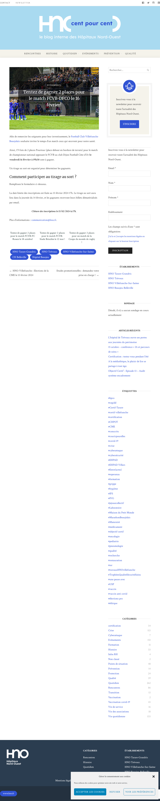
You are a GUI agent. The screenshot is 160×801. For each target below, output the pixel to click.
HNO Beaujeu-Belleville (120, 288)
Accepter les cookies (90, 791)
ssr (111, 565)
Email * (112, 168)
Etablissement (115, 212)
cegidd (113, 402)
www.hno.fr (8, 793)
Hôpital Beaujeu (40, 257)
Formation (113, 645)
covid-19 (114, 441)
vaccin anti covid (118, 593)
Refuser (115, 791)
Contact (5, 3)
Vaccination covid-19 (119, 702)
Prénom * (113, 197)
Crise (111, 630)
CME (112, 426)
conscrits (114, 431)
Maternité (115, 522)
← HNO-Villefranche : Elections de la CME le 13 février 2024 (29, 273)
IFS (111, 493)
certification (116, 417)
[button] (153, 776)
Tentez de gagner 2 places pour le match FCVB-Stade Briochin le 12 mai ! (52, 236)
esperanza (115, 474)
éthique (113, 603)
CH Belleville (19, 257)
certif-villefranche (119, 412)
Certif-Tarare (116, 407)
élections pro (116, 598)
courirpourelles (117, 436)
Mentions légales (64, 780)
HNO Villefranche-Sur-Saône (78, 251)
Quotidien (70, 53)
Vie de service (115, 707)
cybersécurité (116, 455)
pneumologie (116, 546)
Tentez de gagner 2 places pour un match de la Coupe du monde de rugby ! (82, 237)
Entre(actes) (116, 469)
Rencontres (32, 53)
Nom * (111, 183)
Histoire (52, 53)
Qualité (130, 53)
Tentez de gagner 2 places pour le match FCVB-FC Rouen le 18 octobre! (22, 236)
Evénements (90, 53)
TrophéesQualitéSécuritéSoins (125, 574)
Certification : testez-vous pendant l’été (128, 356)
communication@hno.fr (43, 220)
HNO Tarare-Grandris (24, 251)
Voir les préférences (139, 791)
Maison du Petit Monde (122, 512)
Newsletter (23, 3)
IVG (112, 498)
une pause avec (117, 579)
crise (112, 446)
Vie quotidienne (116, 716)
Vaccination (114, 697)
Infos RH (113, 654)
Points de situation (118, 664)
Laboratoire (115, 508)
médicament (116, 527)
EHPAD (114, 460)
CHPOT (114, 422)
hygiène (114, 488)
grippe (113, 484)
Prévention (112, 53)
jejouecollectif (117, 503)
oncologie (115, 536)
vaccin (113, 589)
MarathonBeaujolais (120, 517)
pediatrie (114, 541)
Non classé (113, 659)
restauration (116, 560)
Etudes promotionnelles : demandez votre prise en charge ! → (78, 273)
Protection (113, 673)
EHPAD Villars (117, 465)
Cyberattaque (115, 635)
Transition (113, 692)
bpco (112, 398)
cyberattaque (116, 450)
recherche (115, 555)
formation (115, 479)
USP (112, 584)
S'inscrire (129, 124)
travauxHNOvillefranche (122, 570)
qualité (113, 551)
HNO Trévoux (49, 251)
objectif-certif (117, 531)
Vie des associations (118, 711)
